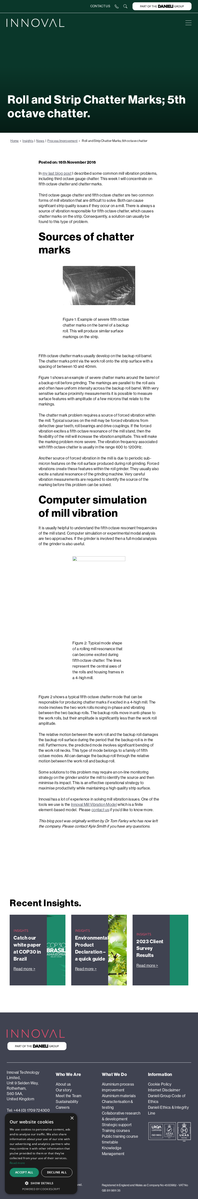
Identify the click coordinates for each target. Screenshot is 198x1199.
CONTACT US (100, 6)
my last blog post (56, 173)
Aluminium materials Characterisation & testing (119, 1102)
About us (63, 1084)
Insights (27, 141)
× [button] (72, 1118)
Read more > (24, 969)
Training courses (116, 1130)
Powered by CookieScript (41, 1189)
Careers (63, 1107)
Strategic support (117, 1124)
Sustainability (67, 1101)
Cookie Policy (159, 1084)
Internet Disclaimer (164, 1090)
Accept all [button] (24, 1172)
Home (14, 141)
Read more (17, 1163)
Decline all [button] (57, 1172)
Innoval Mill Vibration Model (94, 804)
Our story (64, 1090)
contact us (100, 810)
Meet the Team (68, 1096)
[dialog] (41, 1153)
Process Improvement (62, 141)
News (40, 141)
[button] (41, 1183)
